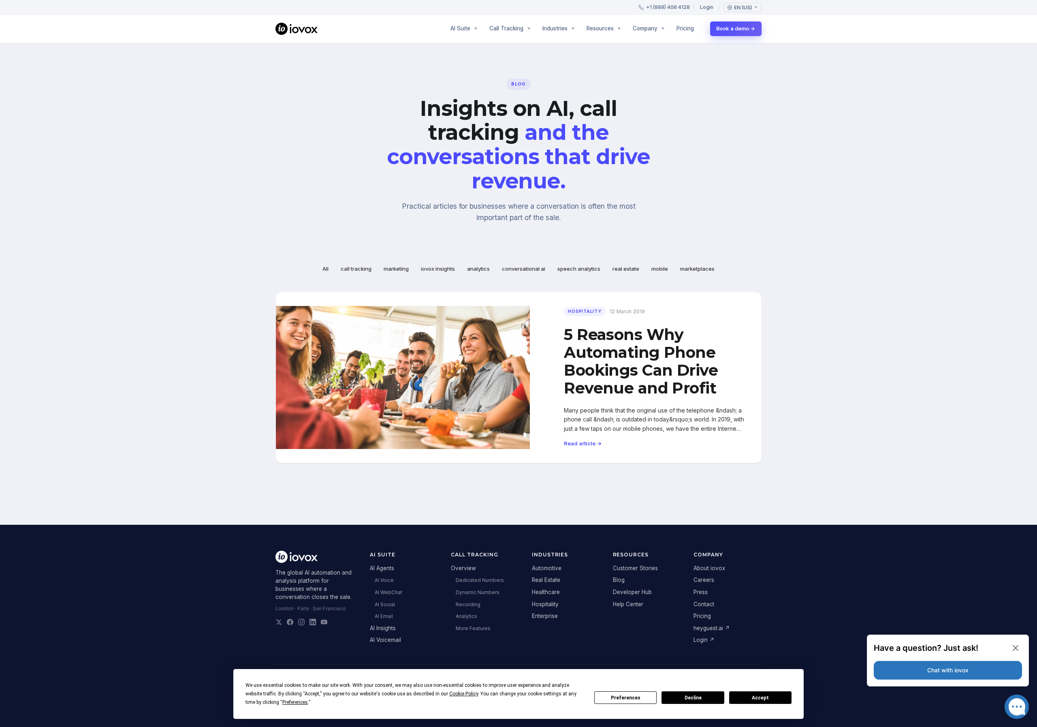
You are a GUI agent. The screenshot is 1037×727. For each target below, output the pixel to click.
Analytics (466, 616)
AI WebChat (388, 592)
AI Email (384, 616)
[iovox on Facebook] (290, 622)
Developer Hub (632, 592)
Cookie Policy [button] (463, 694)
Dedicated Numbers (480, 580)
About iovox (709, 568)
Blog (619, 580)
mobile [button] (659, 268)
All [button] (325, 268)
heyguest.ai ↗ (711, 628)
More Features (473, 628)
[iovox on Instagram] (301, 622)
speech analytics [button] (578, 268)
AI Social (385, 604)
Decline (693, 698)
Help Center (628, 604)
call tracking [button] (356, 268)
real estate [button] (625, 268)
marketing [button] (396, 268)
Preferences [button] (295, 702)
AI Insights (383, 628)
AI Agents (382, 568)
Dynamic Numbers (477, 592)
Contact (703, 604)
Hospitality (545, 604)
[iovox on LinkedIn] (312, 622)
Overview (463, 568)
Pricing (685, 28)
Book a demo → (735, 29)
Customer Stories (635, 568)
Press (700, 592)
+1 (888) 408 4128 (668, 7)
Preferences (625, 698)
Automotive (546, 568)
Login (706, 7)
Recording (468, 604)
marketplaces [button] (697, 268)
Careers (703, 580)
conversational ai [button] (523, 268)
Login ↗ (704, 640)
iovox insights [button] (438, 268)
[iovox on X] (278, 622)
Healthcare (546, 592)
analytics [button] (478, 268)
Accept (760, 698)
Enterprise (545, 616)
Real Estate (546, 580)
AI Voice (384, 580)
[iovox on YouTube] (324, 622)
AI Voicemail (385, 640)
